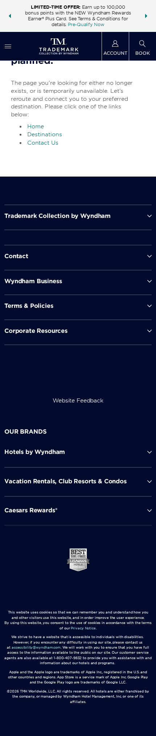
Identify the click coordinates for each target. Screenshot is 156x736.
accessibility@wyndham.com (36, 647)
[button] (9, 16)
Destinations (44, 134)
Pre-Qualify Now (86, 24)
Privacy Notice (83, 628)
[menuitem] (8, 46)
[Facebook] (42, 376)
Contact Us (42, 143)
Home (35, 126)
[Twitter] (79, 376)
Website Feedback (78, 400)
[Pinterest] (115, 376)
